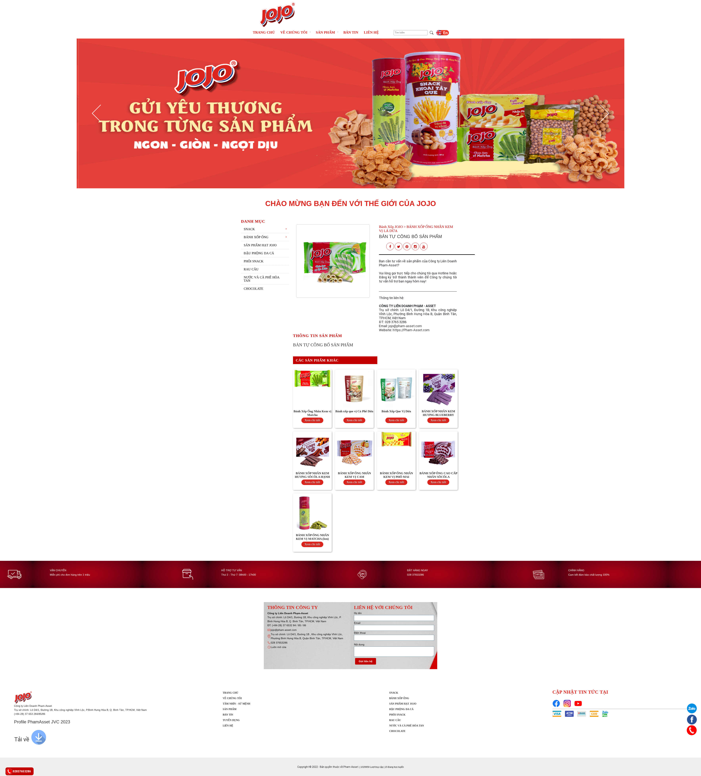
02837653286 (22, 771)
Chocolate (253, 288)
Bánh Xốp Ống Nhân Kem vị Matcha (312, 413)
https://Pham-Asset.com (411, 330)
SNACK (249, 229)
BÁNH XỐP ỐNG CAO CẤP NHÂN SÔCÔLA (438, 475)
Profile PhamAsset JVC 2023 (42, 721)
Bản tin (350, 32)
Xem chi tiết (312, 420)
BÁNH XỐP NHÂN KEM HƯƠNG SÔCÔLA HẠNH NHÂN (312, 476)
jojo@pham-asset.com (405, 326)
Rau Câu (251, 269)
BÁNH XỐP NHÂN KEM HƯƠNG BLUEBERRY (438, 413)
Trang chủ (264, 32)
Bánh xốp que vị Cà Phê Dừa (354, 411)
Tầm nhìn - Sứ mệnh (236, 703)
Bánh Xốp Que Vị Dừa (396, 411)
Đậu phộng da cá (259, 253)
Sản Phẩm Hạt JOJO (260, 245)
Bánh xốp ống (256, 237)
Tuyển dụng (231, 720)
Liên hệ (371, 32)
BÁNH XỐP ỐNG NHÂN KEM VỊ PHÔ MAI (396, 475)
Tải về (21, 739)
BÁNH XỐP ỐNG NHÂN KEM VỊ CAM (354, 475)
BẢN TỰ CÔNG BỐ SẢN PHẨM (410, 236)
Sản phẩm (325, 32)
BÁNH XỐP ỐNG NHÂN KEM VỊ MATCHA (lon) (312, 537)
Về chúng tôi (293, 32)
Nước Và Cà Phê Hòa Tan (261, 278)
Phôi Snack (253, 261)
